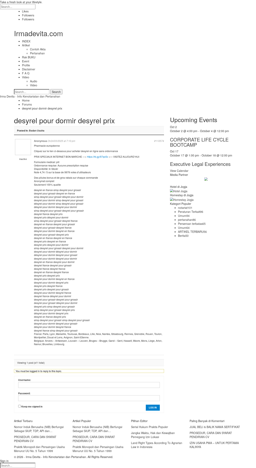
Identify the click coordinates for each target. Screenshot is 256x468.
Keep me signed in (31, 406)
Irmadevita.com (38, 33)
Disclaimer (28, 69)
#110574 (159, 140)
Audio (33, 81)
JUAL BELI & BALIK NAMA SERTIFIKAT (215, 427)
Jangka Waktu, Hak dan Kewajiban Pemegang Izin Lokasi (153, 435)
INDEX (26, 41)
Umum (184, 216)
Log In (153, 407)
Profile (26, 65)
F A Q (25, 73)
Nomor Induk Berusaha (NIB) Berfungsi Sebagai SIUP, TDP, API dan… (39, 429)
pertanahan (187, 220)
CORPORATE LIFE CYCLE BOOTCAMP (199, 142)
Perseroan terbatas (192, 224)
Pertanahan (37, 53)
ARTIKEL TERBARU (192, 232)
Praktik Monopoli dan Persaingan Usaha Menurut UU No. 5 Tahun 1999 (39, 449)
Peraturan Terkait (190, 212)
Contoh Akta (38, 49)
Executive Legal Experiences (200, 163)
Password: (24, 393)
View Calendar (179, 171)
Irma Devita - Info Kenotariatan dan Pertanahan (30, 96)
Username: (24, 380)
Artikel (26, 45)
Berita (183, 236)
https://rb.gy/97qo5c (97, 156)
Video (25, 77)
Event (25, 61)
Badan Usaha (36, 130)
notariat (185, 208)
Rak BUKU (28, 57)
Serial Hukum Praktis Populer (149, 427)
